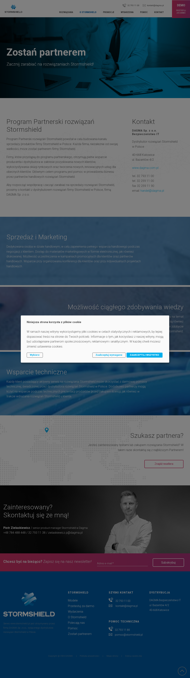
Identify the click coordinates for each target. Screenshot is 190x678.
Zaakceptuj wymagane (109, 354)
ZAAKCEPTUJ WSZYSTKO (144, 354)
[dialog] (95, 339)
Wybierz (35, 354)
